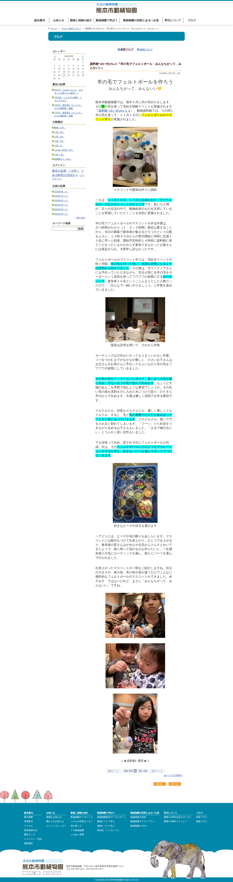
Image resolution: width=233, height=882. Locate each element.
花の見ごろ (76, 826)
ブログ (192, 20)
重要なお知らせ (54, 817)
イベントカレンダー (56, 826)
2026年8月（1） (61, 191)
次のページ (157, 771)
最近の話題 (59, 170)
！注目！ (74, 170)
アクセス (28, 826)
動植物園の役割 (138, 817)
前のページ (113, 771)
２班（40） (59, 137)
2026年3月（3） (61, 214)
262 (145, 770)
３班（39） (59, 141)
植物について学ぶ (106, 826)
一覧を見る (80, 218)
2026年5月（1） (61, 205)
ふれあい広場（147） (64, 150)
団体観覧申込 (30, 830)
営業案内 (28, 821)
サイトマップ (52, 873)
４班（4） (58, 145)
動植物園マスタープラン (142, 821)
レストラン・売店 (33, 839)
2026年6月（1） (61, 200)
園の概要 (28, 817)
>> (82, 56)
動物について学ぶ (106, 821)
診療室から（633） (63, 159)
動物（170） (59, 127)
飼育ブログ (201, 817)
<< (55, 56)
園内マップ (29, 834)
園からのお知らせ (55, 821)
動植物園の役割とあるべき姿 (141, 20)
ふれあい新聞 (77, 834)
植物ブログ (146, 49)
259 (130, 770)
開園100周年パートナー (175, 821)
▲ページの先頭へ (173, 775)
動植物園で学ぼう (107, 20)
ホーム (54, 28)
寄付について (173, 20)
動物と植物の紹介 (81, 20)
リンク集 (31, 873)
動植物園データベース (82, 817)
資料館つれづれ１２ (114, 110)
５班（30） (59, 154)
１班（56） (59, 132)
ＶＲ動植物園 (77, 830)
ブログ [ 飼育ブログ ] (71, 28)
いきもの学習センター (82, 821)
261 (140, 770)
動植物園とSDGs (138, 826)
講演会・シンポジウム (108, 830)
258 (125, 770)
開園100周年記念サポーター (178, 817)
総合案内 (39, 20)
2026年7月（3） (61, 196)
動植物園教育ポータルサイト (111, 817)
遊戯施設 (28, 843)
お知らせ (58, 20)
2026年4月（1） (61, 209)
